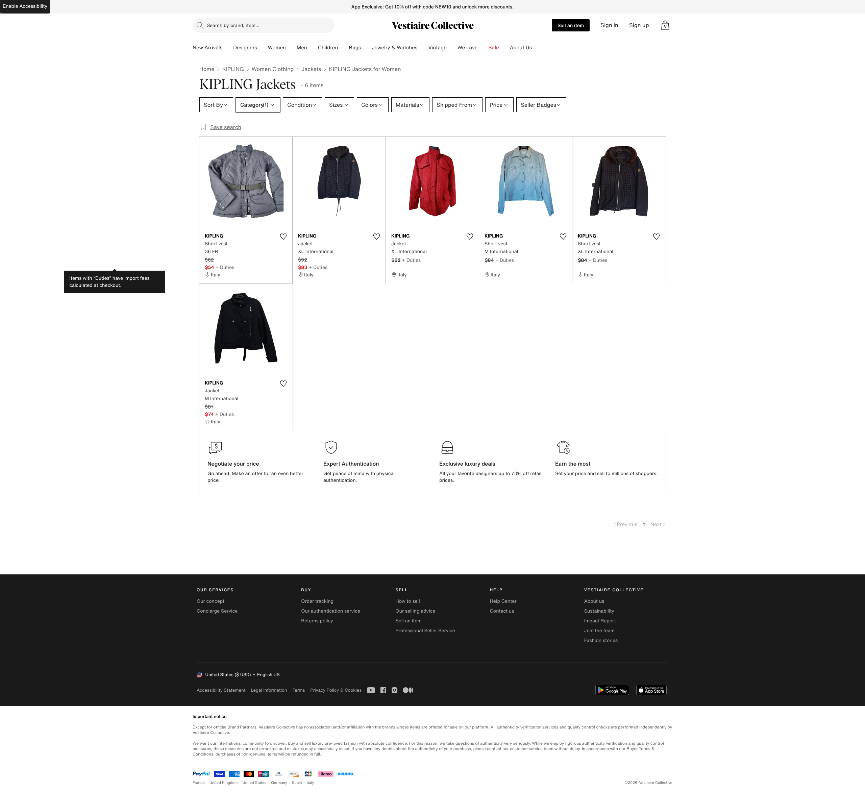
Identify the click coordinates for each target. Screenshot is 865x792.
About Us (521, 47)
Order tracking (317, 601)
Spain (297, 782)
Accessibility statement (221, 690)
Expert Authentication (351, 464)
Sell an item (571, 25)
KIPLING (233, 69)
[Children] (343, 47)
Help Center (503, 601)
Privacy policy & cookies (336, 690)
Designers (245, 47)
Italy (310, 782)
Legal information (269, 690)
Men (302, 47)
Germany (279, 782)
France (199, 782)
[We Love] (483, 47)
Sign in (609, 25)
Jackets (311, 69)
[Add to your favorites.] (283, 236)
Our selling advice (415, 611)
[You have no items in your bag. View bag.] (665, 25)
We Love (468, 47)
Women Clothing (273, 69)
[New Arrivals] (227, 47)
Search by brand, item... (233, 25)
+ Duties (225, 267)
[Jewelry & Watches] (422, 47)
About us (594, 601)
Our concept (210, 601)
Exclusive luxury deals (467, 464)
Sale (494, 47)
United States (255, 782)
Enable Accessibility (25, 6)
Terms (298, 690)
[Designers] (262, 47)
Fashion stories (601, 640)
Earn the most (573, 464)
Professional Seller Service (425, 630)
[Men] (312, 47)
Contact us (502, 611)
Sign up (639, 25)
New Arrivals (207, 47)
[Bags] (366, 47)
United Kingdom (223, 782)
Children (328, 47)
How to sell (407, 601)
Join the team (599, 630)
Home (206, 69)
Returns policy (317, 620)
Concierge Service (217, 611)
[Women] (291, 47)
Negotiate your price (233, 464)
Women (277, 47)
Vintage (437, 47)
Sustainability (599, 611)
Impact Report (600, 620)
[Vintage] (452, 47)
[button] (665, 25)
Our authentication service (330, 611)
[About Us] (537, 47)
